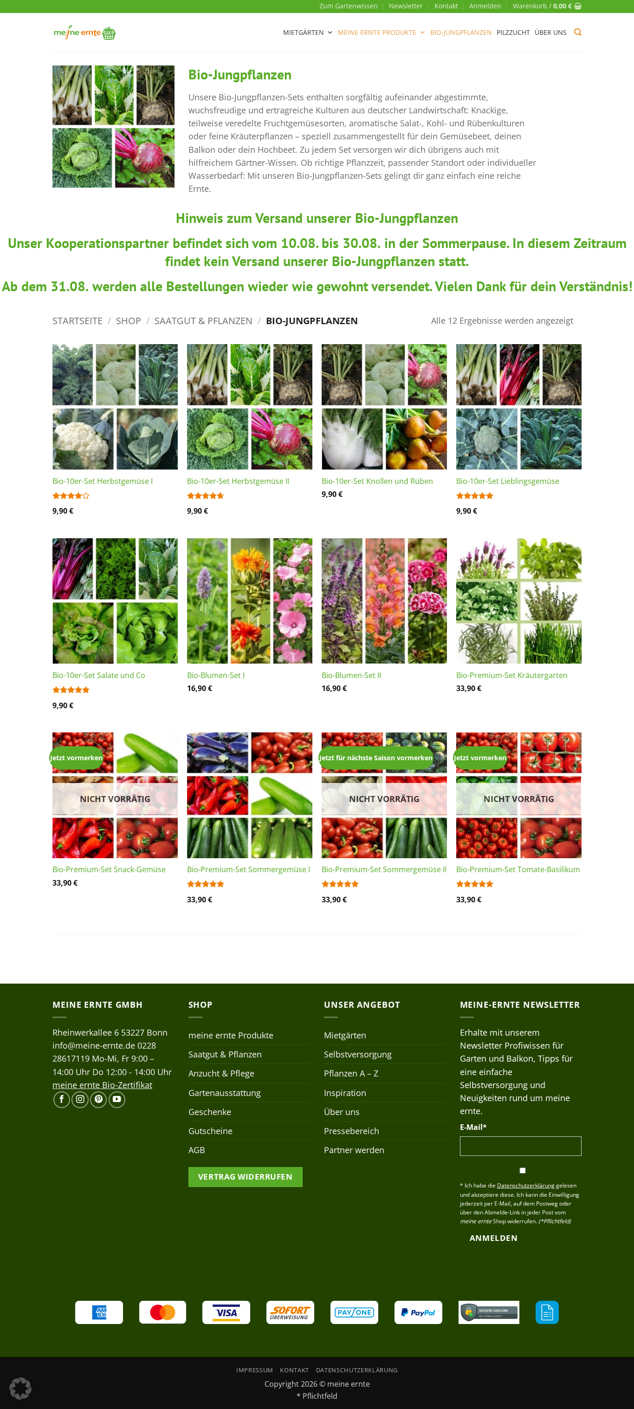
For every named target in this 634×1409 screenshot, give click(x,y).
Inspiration (345, 1092)
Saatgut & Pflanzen (203, 320)
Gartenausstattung (224, 1092)
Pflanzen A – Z (351, 1073)
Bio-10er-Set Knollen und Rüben (377, 481)
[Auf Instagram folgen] (79, 1099)
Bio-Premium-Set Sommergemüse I (248, 869)
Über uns (551, 32)
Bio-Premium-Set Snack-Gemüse (109, 869)
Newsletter (406, 5)
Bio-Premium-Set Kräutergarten (512, 675)
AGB (196, 1149)
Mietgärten (303, 32)
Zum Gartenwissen (348, 5)
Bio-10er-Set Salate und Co (98, 675)
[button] (485, 6)
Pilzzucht (513, 32)
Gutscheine (210, 1130)
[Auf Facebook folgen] (61, 1099)
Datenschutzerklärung (357, 1370)
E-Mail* (473, 1127)
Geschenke (209, 1111)
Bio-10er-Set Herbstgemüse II (238, 481)
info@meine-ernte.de (93, 1045)
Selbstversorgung (358, 1054)
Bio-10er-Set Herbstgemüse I (102, 481)
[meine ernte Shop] (84, 32)
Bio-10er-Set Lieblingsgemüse (507, 481)
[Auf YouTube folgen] (117, 1099)
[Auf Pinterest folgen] (98, 1099)
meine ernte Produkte (377, 32)
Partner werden (354, 1149)
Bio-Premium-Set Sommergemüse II (384, 869)
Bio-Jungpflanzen (461, 32)
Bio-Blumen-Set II (351, 675)
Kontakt (446, 5)
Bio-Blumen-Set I (216, 675)
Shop (128, 320)
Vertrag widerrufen (245, 1176)
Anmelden (494, 1238)
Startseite (77, 320)
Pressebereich (351, 1130)
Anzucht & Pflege (221, 1073)
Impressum (254, 1370)
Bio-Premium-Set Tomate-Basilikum (518, 869)
